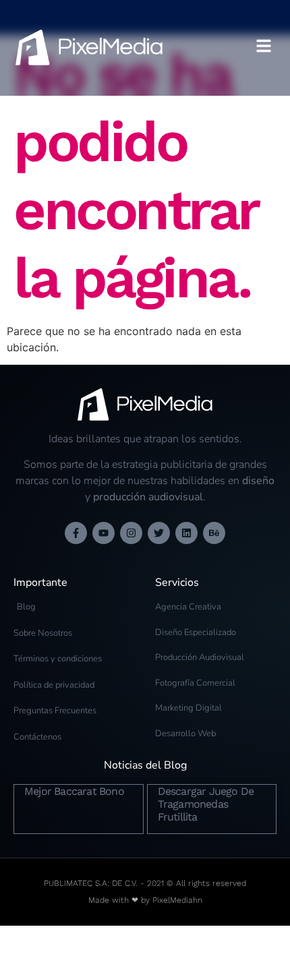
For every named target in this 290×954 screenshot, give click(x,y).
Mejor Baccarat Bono (74, 791)
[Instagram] (131, 533)
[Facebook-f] (76, 533)
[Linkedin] (186, 533)
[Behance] (214, 533)
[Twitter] (159, 533)
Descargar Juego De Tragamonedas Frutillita (206, 804)
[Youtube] (103, 533)
